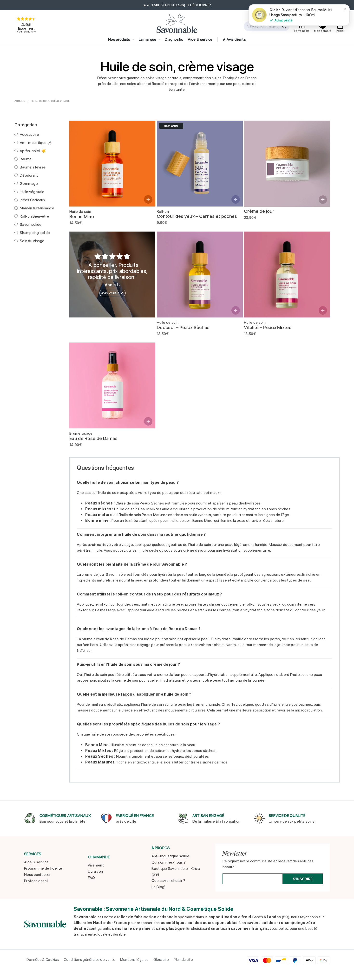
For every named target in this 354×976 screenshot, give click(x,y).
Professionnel (36, 881)
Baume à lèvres (33, 167)
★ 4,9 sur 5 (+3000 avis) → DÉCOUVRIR (177, 5)
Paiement (96, 865)
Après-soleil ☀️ (33, 151)
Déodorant (29, 175)
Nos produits (119, 39)
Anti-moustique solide (170, 856)
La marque (148, 39)
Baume (26, 159)
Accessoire (29, 134)
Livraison (95, 871)
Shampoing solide (35, 232)
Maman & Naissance (37, 208)
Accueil (19, 100)
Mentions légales (134, 959)
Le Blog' (158, 887)
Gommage (29, 183)
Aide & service (200, 39)
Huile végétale (32, 191)
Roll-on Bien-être (34, 216)
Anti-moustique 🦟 (36, 142)
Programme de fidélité (43, 868)
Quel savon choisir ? (168, 880)
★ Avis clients (234, 39)
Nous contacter (37, 874)
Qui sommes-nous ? (168, 862)
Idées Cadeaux (32, 200)
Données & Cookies (42, 959)
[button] (148, 199)
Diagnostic (174, 39)
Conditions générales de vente (89, 959)
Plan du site (183, 959)
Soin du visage (32, 241)
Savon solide (31, 224)
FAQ (91, 877)
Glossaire (161, 959)
